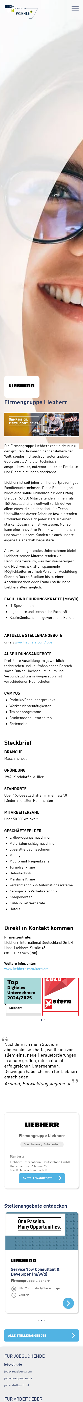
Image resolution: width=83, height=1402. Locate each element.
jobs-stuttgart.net (16, 1385)
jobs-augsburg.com (18, 1371)
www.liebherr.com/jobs (34, 642)
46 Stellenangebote (37, 1178)
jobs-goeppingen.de (18, 1378)
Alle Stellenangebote (27, 1335)
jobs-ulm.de (13, 1364)
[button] (41, 1020)
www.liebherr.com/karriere (27, 969)
